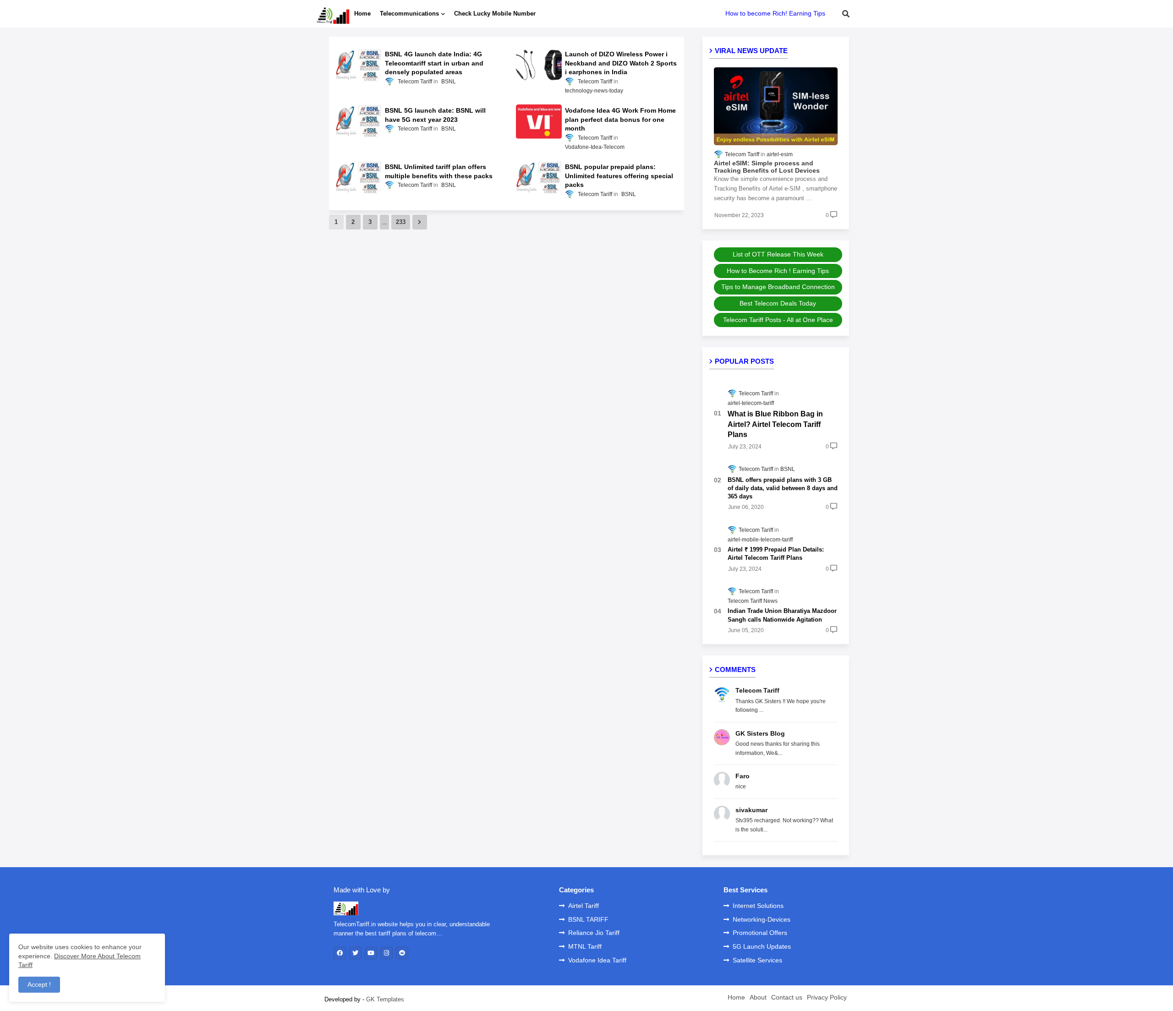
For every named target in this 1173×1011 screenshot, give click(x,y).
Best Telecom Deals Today (778, 303)
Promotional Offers (760, 932)
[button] (846, 14)
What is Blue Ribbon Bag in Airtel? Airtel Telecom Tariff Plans (775, 424)
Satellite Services (757, 960)
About (758, 997)
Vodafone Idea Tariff (597, 960)
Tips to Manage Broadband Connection (778, 286)
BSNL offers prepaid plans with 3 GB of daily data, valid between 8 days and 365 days (783, 488)
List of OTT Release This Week (778, 254)
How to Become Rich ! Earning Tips (778, 270)
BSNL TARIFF (588, 919)
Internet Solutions (758, 905)
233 (401, 222)
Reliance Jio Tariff (593, 932)
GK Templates (385, 999)
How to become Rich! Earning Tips (775, 13)
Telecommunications (409, 13)
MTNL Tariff (585, 946)
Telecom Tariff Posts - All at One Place (778, 319)
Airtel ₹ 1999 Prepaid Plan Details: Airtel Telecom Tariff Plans (776, 553)
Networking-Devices (761, 919)
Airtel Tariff (583, 905)
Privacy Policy (827, 997)
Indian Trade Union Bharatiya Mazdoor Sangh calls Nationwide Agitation (782, 615)
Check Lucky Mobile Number (495, 13)
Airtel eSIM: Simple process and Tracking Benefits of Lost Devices (767, 167)
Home (362, 13)
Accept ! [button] (39, 984)
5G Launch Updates (762, 946)
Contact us (786, 997)
